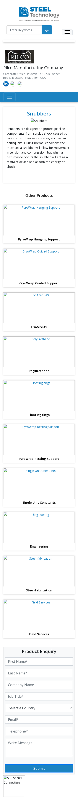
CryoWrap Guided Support (39, 283)
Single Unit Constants (39, 503)
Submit (39, 768)
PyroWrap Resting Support (39, 459)
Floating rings (39, 415)
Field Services (39, 634)
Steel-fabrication (39, 590)
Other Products (39, 195)
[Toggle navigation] (67, 32)
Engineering (39, 546)
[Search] (47, 29)
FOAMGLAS (39, 327)
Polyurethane (39, 371)
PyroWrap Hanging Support (39, 239)
